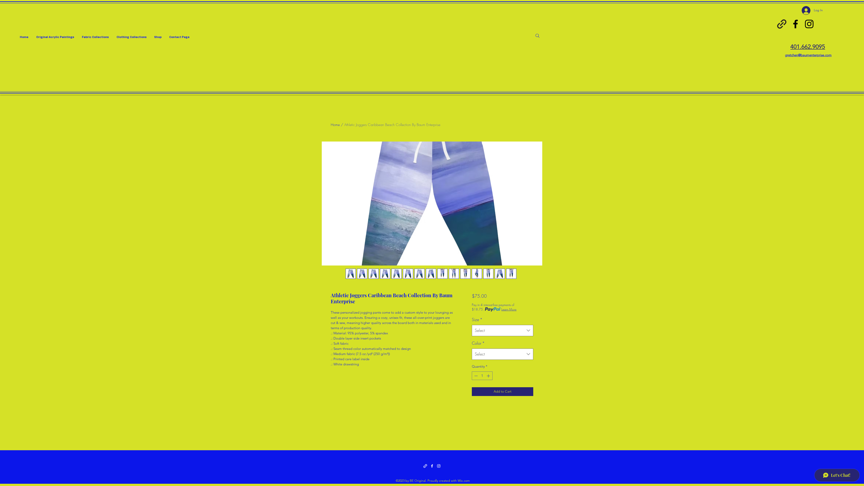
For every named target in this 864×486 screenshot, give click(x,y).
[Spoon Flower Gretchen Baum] (782, 24)
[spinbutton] (482, 376)
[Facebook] (795, 24)
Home (335, 124)
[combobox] (502, 330)
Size (477, 319)
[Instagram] (809, 24)
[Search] (537, 35)
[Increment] (489, 376)
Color (478, 343)
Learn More (508, 309)
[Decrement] (475, 376)
